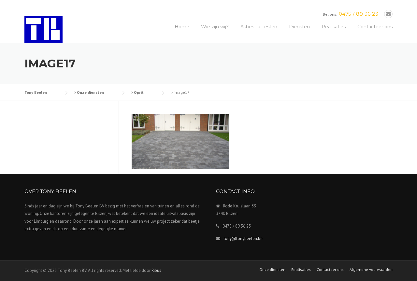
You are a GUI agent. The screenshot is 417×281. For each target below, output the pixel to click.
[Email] (388, 13)
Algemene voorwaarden (371, 270)
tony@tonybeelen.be (243, 238)
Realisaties (334, 27)
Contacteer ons (375, 27)
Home (182, 27)
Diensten (299, 27)
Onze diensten (272, 270)
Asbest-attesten (258, 27)
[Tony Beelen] (43, 29)
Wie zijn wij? (215, 27)
